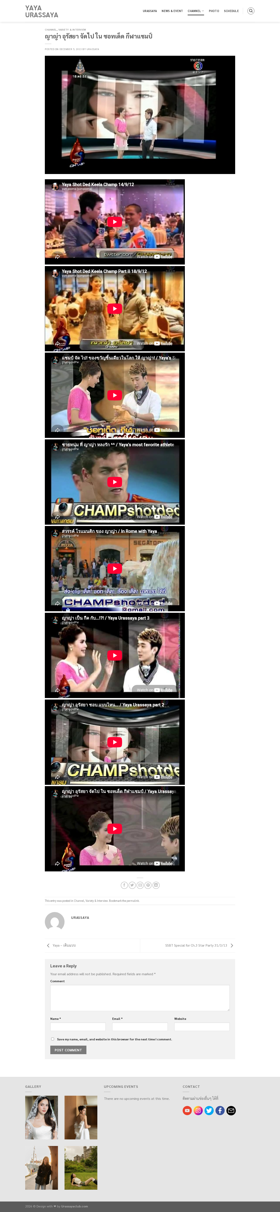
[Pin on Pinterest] (148, 885)
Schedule (231, 11)
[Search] (250, 10)
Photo (214, 11)
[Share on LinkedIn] (156, 885)
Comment (57, 981)
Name (55, 1018)
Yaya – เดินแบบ (64, 945)
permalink (133, 900)
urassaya (93, 49)
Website (180, 1018)
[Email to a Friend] (140, 885)
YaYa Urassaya (41, 11)
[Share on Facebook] (124, 885)
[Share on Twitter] (132, 885)
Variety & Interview (72, 29)
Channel (194, 11)
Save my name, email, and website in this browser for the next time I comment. (114, 1039)
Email (117, 1018)
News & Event (172, 11)
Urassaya (150, 11)
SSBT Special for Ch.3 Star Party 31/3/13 (196, 945)
